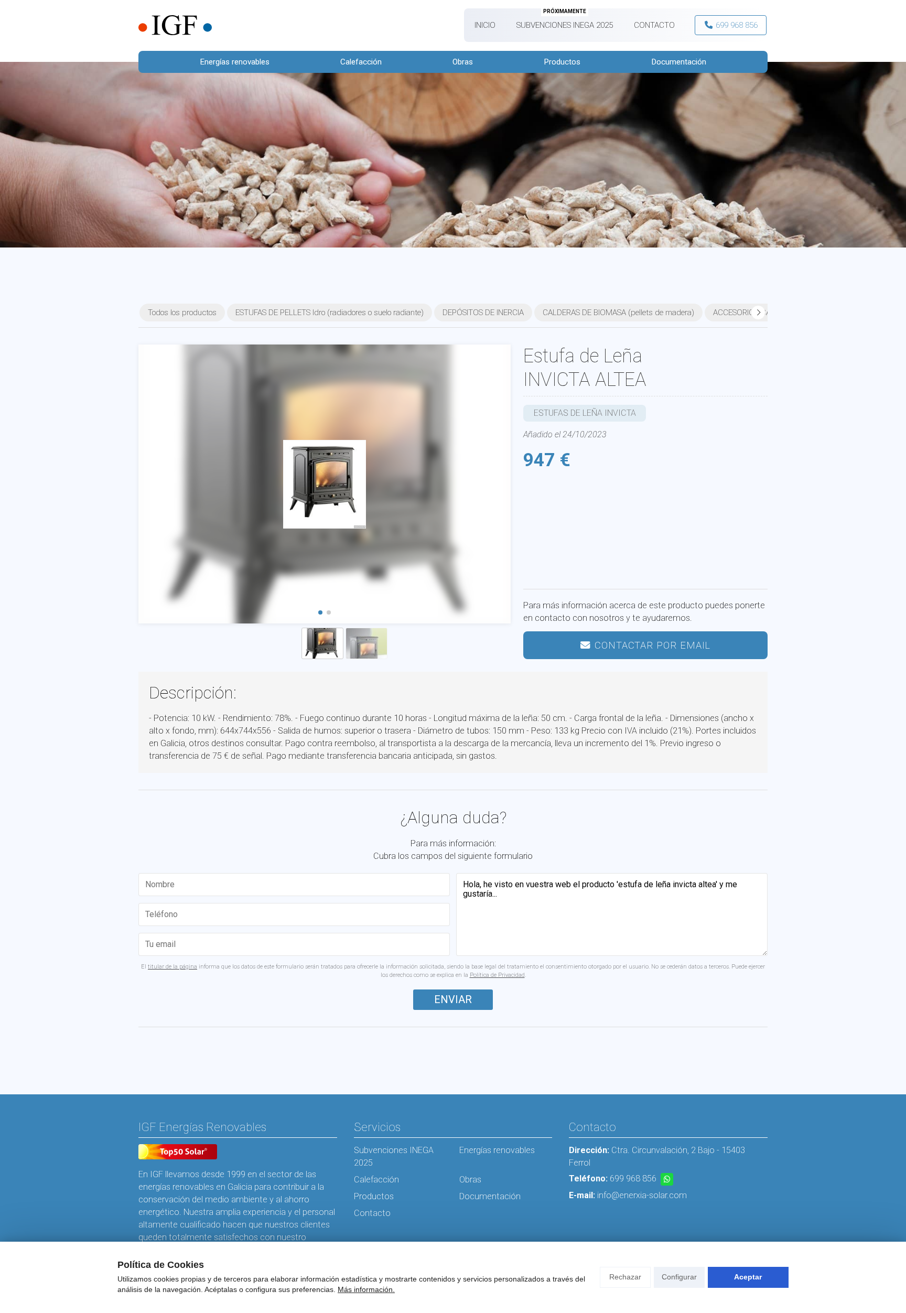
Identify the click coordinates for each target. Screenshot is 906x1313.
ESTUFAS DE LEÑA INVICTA (585, 413)
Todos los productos (182, 312)
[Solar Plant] (177, 1153)
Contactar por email (652, 645)
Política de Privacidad (497, 975)
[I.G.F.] (175, 25)
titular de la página (172, 966)
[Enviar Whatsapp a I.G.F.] (667, 1179)
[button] (320, 612)
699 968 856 (633, 1178)
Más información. (366, 1289)
